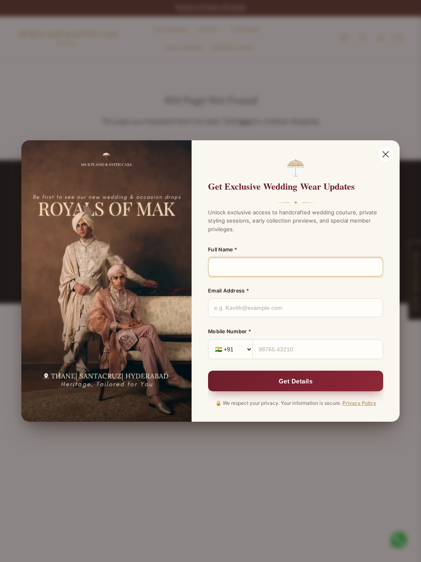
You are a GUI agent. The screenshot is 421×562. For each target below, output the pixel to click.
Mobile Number (229, 331)
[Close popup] (385, 154)
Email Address (228, 291)
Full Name (222, 249)
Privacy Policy (359, 403)
